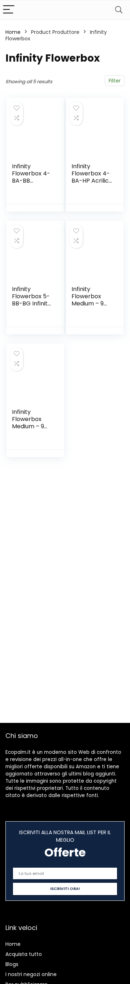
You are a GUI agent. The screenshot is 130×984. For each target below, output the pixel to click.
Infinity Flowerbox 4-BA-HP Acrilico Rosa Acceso (92, 177)
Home (13, 32)
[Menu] (8, 9)
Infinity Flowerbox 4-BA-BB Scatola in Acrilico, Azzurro (31, 184)
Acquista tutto (23, 954)
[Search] (118, 9)
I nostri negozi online (31, 974)
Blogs (11, 964)
